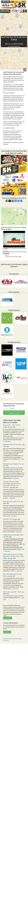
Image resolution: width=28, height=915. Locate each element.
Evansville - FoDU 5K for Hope (11, 426)
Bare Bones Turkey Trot (11, 501)
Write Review (7, 618)
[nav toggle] (25, 70)
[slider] (7, 408)
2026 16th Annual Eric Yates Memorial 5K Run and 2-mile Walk (13, 556)
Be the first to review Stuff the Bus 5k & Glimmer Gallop (14, 412)
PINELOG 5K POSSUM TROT (13, 535)
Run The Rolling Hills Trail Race (12, 575)
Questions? (7, 632)
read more (8, 441)
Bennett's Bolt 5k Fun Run (12, 445)
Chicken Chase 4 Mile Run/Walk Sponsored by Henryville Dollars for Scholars (11, 484)
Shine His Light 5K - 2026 (12, 592)
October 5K (7, 519)
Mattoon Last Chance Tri (12, 464)
